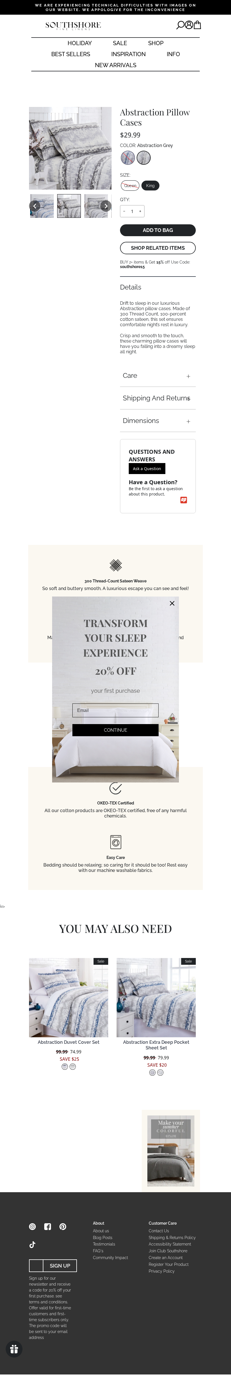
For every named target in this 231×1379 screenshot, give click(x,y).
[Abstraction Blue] (128, 158)
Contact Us (159, 1231)
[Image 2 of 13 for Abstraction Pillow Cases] (69, 206)
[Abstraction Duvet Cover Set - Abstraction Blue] (65, 1066)
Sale (120, 43)
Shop (155, 43)
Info (173, 54)
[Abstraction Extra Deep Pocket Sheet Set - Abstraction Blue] (152, 1072)
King (150, 185)
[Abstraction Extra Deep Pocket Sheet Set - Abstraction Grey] (160, 1072)
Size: (125, 175)
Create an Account (166, 1257)
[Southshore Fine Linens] (73, 26)
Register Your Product (168, 1264)
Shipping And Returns (156, 398)
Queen (130, 185)
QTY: (125, 199)
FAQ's (98, 1251)
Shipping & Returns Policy (172, 1237)
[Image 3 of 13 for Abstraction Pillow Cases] (96, 206)
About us (101, 1231)
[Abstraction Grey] (143, 158)
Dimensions (141, 420)
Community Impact (110, 1257)
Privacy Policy (162, 1271)
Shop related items (158, 248)
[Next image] (106, 206)
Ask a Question (147, 468)
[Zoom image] (70, 148)
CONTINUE (115, 730)
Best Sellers (70, 54)
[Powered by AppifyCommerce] (183, 500)
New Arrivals (115, 65)
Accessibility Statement (170, 1244)
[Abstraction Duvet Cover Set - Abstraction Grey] (72, 1066)
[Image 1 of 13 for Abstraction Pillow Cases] (42, 206)
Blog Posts (102, 1237)
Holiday (80, 43)
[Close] (172, 603)
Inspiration (128, 54)
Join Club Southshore (168, 1251)
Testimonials (104, 1244)
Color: (146, 145)
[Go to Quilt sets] (170, 1151)
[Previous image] (34, 206)
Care (130, 375)
